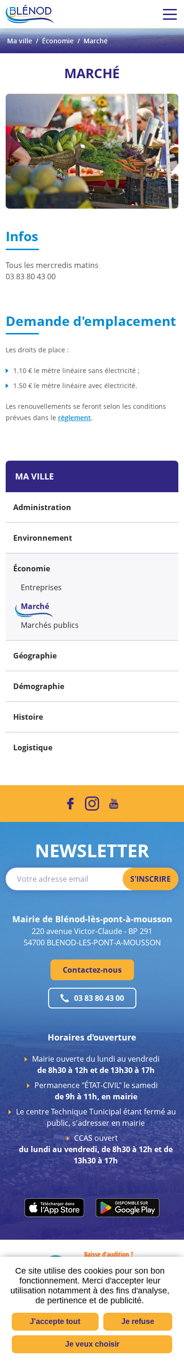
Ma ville (19, 40)
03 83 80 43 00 (99, 998)
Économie (58, 40)
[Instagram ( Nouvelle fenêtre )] (92, 803)
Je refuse (137, 1321)
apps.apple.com (54, 1207)
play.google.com (127, 1207)
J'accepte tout (55, 1321)
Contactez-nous (92, 970)
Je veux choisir (92, 1344)
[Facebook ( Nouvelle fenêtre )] (70, 803)
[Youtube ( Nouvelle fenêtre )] (114, 803)
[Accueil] (30, 14)
